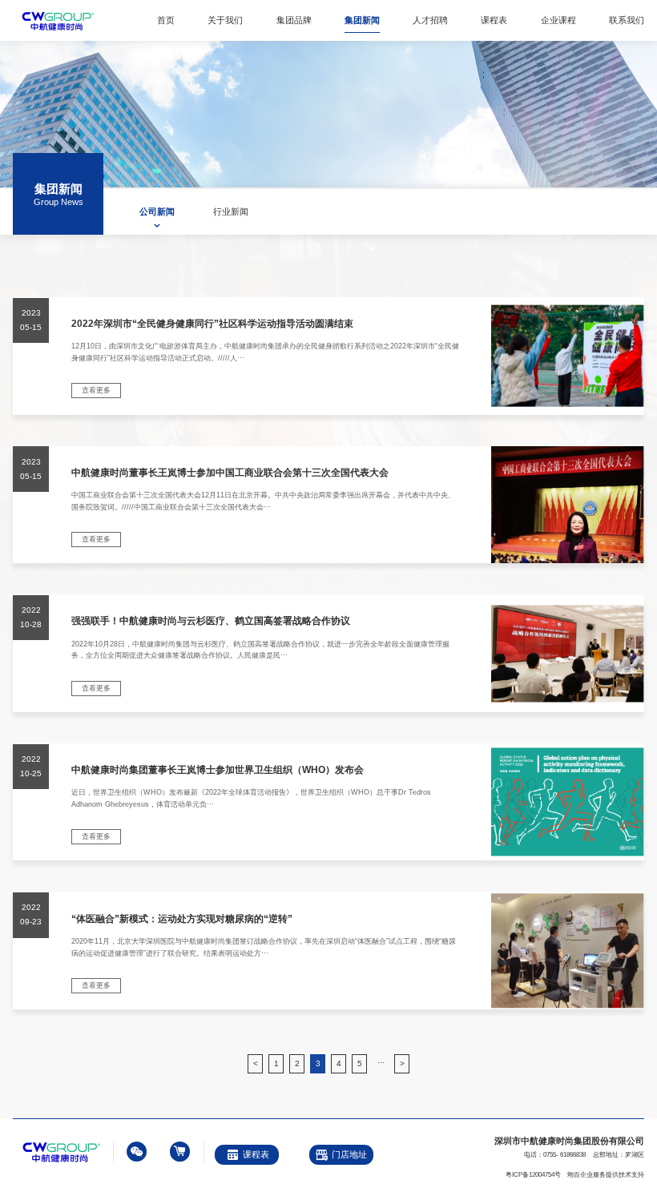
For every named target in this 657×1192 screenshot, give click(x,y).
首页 (166, 20)
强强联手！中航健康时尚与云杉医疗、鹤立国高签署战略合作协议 (210, 620)
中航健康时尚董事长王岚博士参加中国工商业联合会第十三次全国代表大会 (230, 472)
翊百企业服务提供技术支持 (605, 1174)
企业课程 (558, 20)
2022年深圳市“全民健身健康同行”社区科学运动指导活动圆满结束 (212, 323)
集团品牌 (294, 20)
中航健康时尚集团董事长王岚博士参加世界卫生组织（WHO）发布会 (217, 769)
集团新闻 (362, 20)
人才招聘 (430, 20)
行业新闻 (230, 211)
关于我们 (225, 20)
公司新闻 (157, 211)
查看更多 (96, 390)
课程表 (494, 20)
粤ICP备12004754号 (533, 1174)
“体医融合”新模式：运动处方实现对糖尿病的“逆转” (181, 918)
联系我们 (626, 20)
